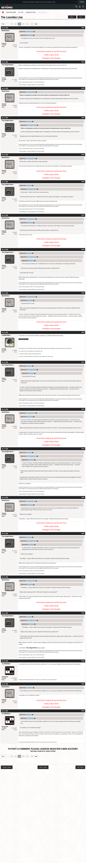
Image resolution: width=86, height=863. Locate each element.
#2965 (82, 533)
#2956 (82, 181)
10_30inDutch (29, 687)
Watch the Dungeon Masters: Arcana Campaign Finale (39, 2)
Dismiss (82, 2)
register (55, 749)
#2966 (82, 577)
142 (12, 24)
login (42, 749)
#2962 (82, 409)
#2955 (82, 154)
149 (32, 24)
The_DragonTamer (30, 92)
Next (36, 24)
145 (23, 24)
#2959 (82, 293)
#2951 (82, 27)
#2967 (82, 613)
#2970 (82, 711)
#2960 (82, 332)
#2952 (82, 62)
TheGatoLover (29, 31)
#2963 (82, 448)
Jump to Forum (43, 767)
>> (34, 31)
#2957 (82, 215)
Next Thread (80, 767)
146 (27, 24)
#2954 (82, 117)
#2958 (82, 249)
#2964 (82, 497)
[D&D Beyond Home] (6, 6)
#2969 (82, 684)
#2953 (82, 88)
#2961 (82, 362)
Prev (3, 24)
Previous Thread (7, 767)
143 (15, 24)
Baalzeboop (30, 35)
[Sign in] (79, 6)
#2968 (82, 661)
